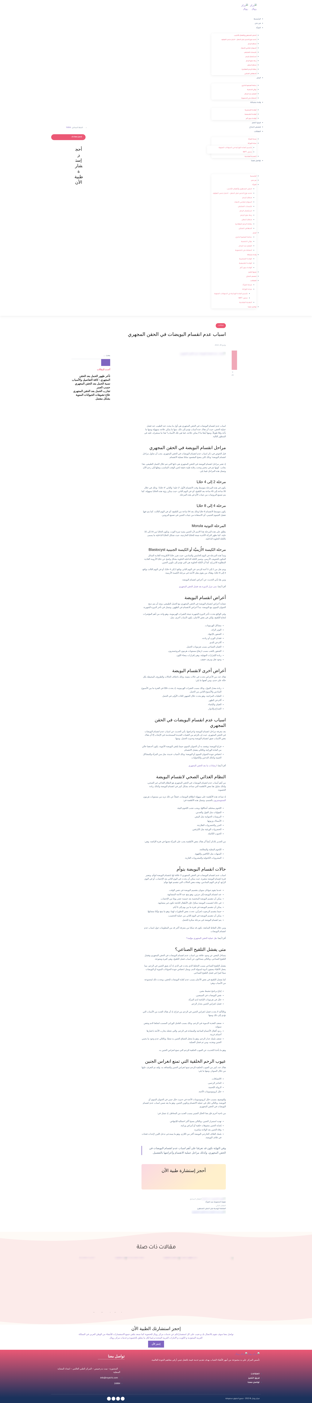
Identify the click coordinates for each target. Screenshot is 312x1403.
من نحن (253, 180)
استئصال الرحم (246, 211)
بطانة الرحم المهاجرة (243, 224)
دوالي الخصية (246, 242)
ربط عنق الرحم (246, 215)
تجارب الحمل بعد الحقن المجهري (91, 391)
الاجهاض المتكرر (245, 229)
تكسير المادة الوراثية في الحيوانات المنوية (231, 294)
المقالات (253, 281)
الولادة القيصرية (245, 259)
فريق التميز (252, 272)
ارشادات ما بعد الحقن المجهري (203, 765)
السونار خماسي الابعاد (243, 202)
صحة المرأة (247, 285)
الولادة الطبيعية (245, 263)
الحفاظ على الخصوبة (243, 250)
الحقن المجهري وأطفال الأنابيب (239, 189)
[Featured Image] (181, 1284)
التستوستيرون (219, 800)
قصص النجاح (251, 276)
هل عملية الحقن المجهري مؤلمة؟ (201, 938)
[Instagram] (109, 1399)
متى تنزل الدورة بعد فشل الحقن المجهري (198, 586)
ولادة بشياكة (251, 255)
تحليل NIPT (243, 298)
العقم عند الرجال (245, 246)
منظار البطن (247, 220)
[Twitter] (118, 1399)
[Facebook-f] (123, 1399)
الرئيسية (253, 176)
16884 (68, 128)
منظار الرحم (247, 198)
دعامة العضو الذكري (243, 237)
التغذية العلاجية (245, 303)
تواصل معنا (252, 307)
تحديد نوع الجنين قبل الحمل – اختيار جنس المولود (232, 193)
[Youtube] (113, 1399)
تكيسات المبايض (245, 207)
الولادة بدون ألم (246, 268)
